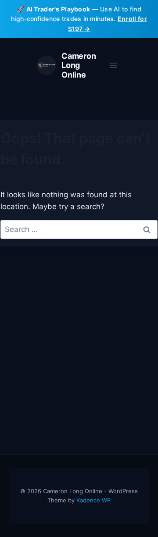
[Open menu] (113, 65)
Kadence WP (93, 500)
